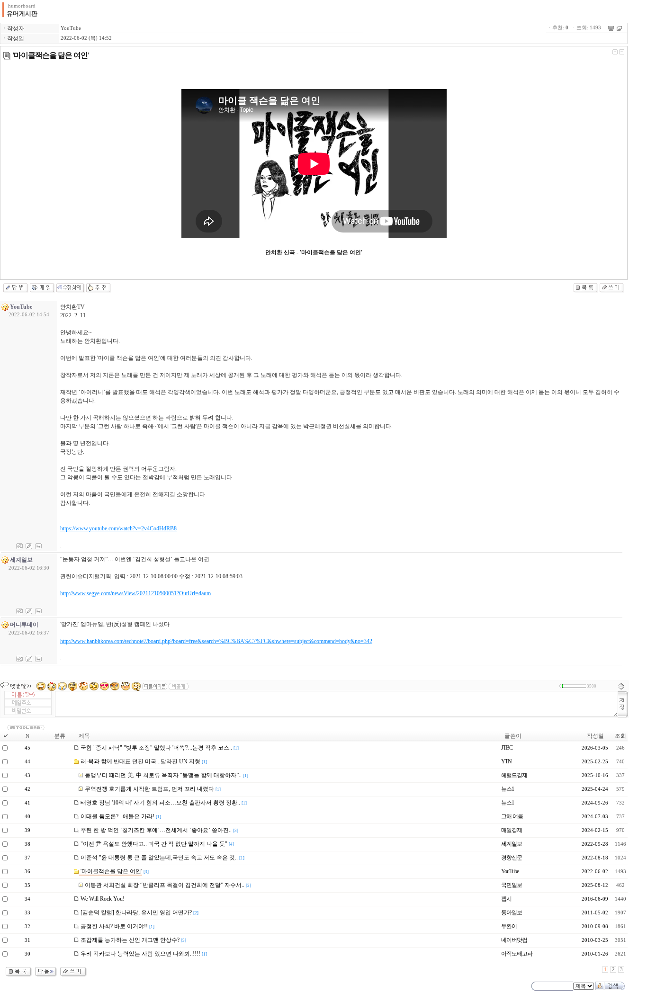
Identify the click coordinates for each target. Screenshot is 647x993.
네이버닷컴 (514, 940)
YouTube (71, 28)
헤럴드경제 (514, 775)
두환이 (509, 926)
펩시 (506, 898)
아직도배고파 (516, 953)
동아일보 (511, 912)
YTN (506, 761)
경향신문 (511, 857)
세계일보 (511, 844)
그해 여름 (512, 816)
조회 (620, 736)
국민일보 (511, 885)
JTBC (506, 747)
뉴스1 (507, 789)
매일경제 (511, 830)
